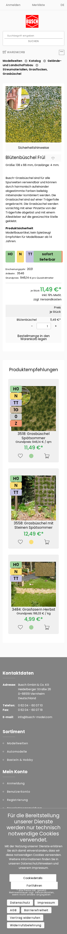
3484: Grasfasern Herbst (33, 611)
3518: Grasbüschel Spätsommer (33, 437)
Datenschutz (20, 903)
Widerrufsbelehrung (25, 925)
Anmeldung (16, 783)
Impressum (40, 868)
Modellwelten (12, 61)
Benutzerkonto (18, 792)
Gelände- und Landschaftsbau (32, 63)
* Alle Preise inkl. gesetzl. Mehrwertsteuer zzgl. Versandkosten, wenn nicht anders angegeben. (31, 892)
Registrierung (17, 800)
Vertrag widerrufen (25, 918)
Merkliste (38, 5)
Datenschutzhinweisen (37, 863)
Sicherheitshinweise (33, 148)
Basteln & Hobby (20, 760)
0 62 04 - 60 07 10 (30, 705)
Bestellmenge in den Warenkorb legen (34, 337)
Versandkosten (50, 299)
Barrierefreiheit (36, 910)
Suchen (33, 41)
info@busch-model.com (35, 717)
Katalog (35, 61)
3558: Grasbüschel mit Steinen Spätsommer (33, 525)
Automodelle (17, 751)
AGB (13, 910)
